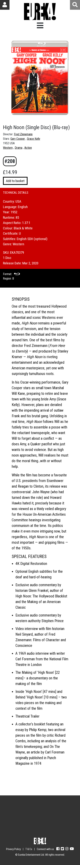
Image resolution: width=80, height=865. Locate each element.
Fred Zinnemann (23, 134)
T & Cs (28, 849)
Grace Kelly (33, 139)
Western (8, 147)
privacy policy (52, 831)
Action (28, 147)
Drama (18, 147)
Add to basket (15, 181)
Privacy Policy (13, 849)
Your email (21, 809)
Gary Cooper (17, 139)
